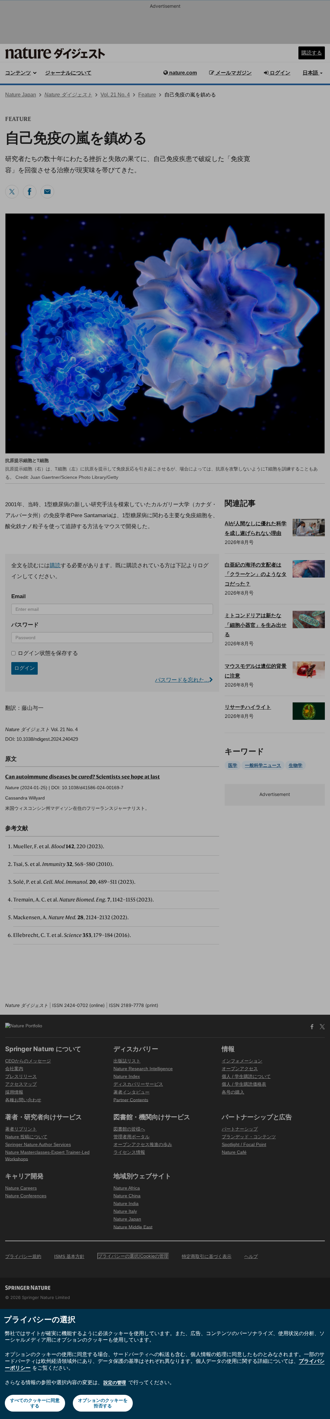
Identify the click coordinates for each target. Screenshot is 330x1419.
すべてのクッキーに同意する (35, 1402)
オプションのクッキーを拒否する (103, 1402)
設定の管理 (114, 1382)
